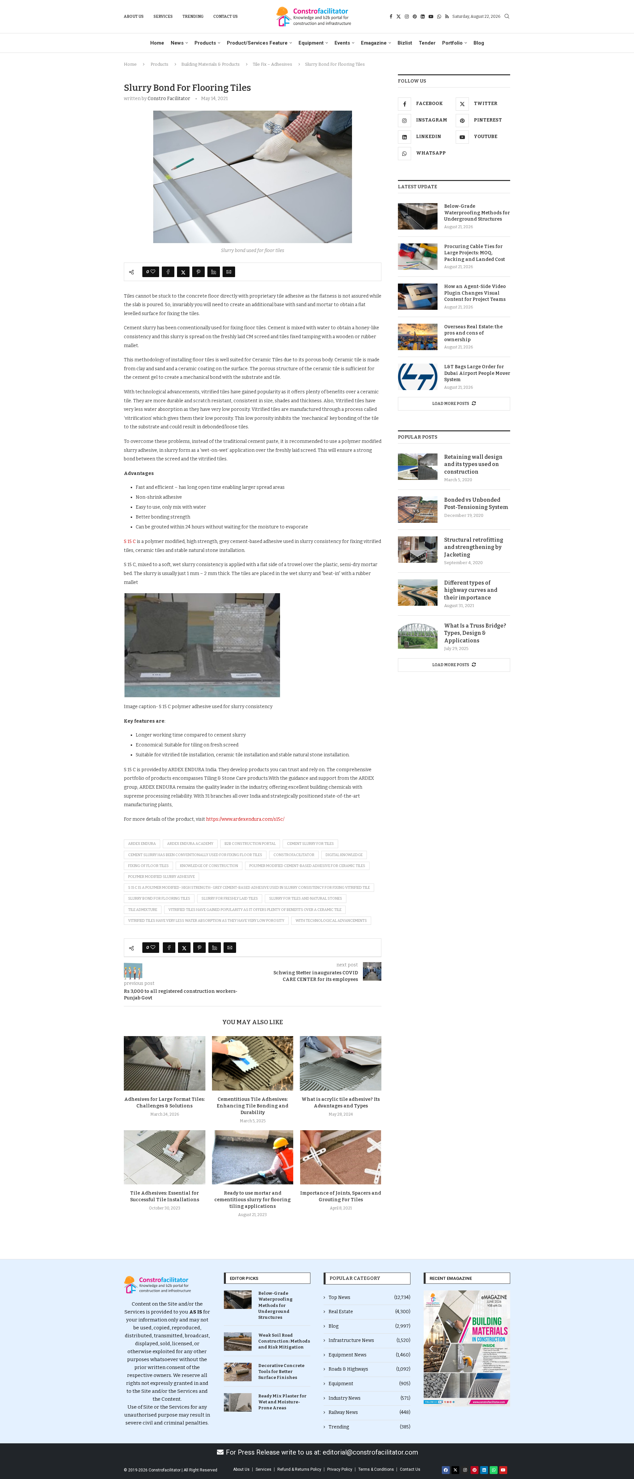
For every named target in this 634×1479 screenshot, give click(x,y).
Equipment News (369, 1355)
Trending (193, 16)
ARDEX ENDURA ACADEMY (190, 844)
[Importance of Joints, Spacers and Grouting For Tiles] (340, 1157)
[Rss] (447, 16)
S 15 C (130, 541)
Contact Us (225, 16)
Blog (479, 43)
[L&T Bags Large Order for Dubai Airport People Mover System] (418, 377)
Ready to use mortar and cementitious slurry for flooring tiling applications (252, 1199)
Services (163, 16)
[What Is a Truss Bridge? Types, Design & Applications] (418, 635)
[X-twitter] (455, 1470)
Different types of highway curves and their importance (470, 590)
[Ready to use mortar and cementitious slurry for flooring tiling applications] (253, 1157)
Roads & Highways (369, 1369)
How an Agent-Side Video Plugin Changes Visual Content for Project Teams (475, 293)
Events (342, 43)
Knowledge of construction (209, 866)
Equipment (311, 43)
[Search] (507, 16)
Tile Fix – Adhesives (272, 64)
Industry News (369, 1398)
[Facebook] (391, 16)
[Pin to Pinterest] (198, 272)
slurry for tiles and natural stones (305, 898)
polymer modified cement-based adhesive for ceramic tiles (307, 866)
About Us (134, 16)
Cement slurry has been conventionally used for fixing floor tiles (195, 855)
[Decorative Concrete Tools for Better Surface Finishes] (238, 1372)
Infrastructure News (369, 1340)
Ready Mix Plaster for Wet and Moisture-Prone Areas (282, 1401)
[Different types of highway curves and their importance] (418, 592)
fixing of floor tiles (148, 866)
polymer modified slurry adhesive (161, 877)
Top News (369, 1297)
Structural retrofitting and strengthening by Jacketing (473, 547)
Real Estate (369, 1312)
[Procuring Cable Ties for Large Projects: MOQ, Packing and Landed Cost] (418, 256)
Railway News (369, 1412)
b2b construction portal (250, 844)
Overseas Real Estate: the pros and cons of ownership (473, 333)
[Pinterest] (414, 16)
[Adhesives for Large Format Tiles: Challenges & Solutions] (164, 1063)
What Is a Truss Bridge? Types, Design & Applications (475, 633)
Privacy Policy (339, 1469)
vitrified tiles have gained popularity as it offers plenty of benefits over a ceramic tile (254, 910)
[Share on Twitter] (183, 272)
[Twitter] (398, 16)
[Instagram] (407, 16)
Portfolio (452, 43)
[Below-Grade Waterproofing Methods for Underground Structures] (418, 216)
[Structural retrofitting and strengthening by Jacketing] (418, 549)
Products (205, 43)
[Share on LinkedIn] (213, 272)
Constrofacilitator (293, 855)
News (177, 43)
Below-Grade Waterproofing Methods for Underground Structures (477, 212)
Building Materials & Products (210, 64)
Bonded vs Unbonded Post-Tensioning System (476, 503)
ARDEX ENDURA (142, 844)
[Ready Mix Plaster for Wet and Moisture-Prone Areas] (238, 1402)
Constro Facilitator (169, 98)
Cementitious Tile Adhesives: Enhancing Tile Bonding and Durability (252, 1106)
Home (157, 43)
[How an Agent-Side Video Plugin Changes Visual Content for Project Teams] (418, 296)
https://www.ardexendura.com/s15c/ (245, 819)
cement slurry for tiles (310, 844)
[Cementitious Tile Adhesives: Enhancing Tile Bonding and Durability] (253, 1063)
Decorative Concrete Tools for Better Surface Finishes (281, 1371)
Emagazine (374, 43)
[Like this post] (153, 272)
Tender (427, 43)
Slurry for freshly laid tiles (229, 898)
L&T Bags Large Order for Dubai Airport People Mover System (477, 373)
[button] (431, 1349)
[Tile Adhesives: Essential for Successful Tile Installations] (164, 1157)
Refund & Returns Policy (299, 1469)
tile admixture (142, 910)
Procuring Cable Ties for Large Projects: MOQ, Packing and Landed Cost (474, 253)
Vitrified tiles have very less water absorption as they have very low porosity (206, 921)
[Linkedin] (422, 16)
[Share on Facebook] (168, 272)
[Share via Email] (229, 272)
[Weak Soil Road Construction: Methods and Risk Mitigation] (238, 1341)
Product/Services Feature (257, 43)
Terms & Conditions (376, 1469)
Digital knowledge (344, 855)
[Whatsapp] (439, 16)
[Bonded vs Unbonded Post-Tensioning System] (418, 509)
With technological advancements (331, 921)
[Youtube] (431, 16)
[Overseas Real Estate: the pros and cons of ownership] (418, 337)
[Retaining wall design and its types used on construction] (418, 466)
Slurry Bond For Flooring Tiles (159, 898)
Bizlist (405, 43)
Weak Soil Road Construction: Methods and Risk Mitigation (284, 1341)
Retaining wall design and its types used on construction (473, 464)
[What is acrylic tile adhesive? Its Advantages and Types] (340, 1063)
